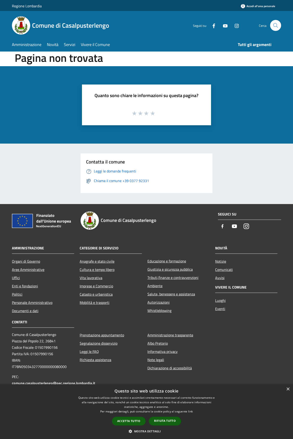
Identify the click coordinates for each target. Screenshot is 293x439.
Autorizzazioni (158, 302)
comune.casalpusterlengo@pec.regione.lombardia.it (53, 383)
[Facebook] (212, 25)
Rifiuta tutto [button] (165, 421)
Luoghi (220, 300)
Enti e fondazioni (25, 286)
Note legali (155, 360)
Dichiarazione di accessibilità (169, 368)
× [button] (288, 389)
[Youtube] (223, 25)
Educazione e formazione (166, 261)
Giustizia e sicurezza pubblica (170, 269)
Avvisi (220, 278)
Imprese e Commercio (96, 286)
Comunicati (224, 269)
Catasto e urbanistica (96, 294)
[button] (146, 431)
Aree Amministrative (28, 269)
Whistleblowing (159, 310)
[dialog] (146, 411)
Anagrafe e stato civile (97, 261)
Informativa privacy (162, 351)
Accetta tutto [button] (128, 421)
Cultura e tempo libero (97, 269)
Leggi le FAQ (89, 351)
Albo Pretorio (157, 343)
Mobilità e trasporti (94, 302)
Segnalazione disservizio (98, 343)
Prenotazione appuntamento (102, 335)
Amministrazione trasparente (170, 335)
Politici (17, 294)
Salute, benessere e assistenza (171, 294)
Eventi (220, 308)
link (190, 411)
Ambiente (155, 286)
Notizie (220, 261)
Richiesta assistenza (95, 360)
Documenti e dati (25, 311)
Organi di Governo (26, 261)
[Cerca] (275, 25)
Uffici (16, 278)
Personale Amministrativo (32, 302)
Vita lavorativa (91, 278)
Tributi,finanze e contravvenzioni (172, 277)
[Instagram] (234, 25)
